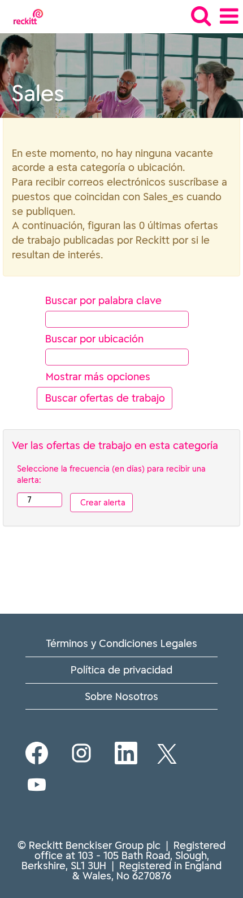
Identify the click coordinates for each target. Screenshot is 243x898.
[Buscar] (200, 16)
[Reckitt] (24, 15)
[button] (229, 16)
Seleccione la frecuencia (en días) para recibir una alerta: (111, 474)
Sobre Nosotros (121, 696)
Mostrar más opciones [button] (98, 376)
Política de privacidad (121, 669)
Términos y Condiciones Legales (121, 643)
